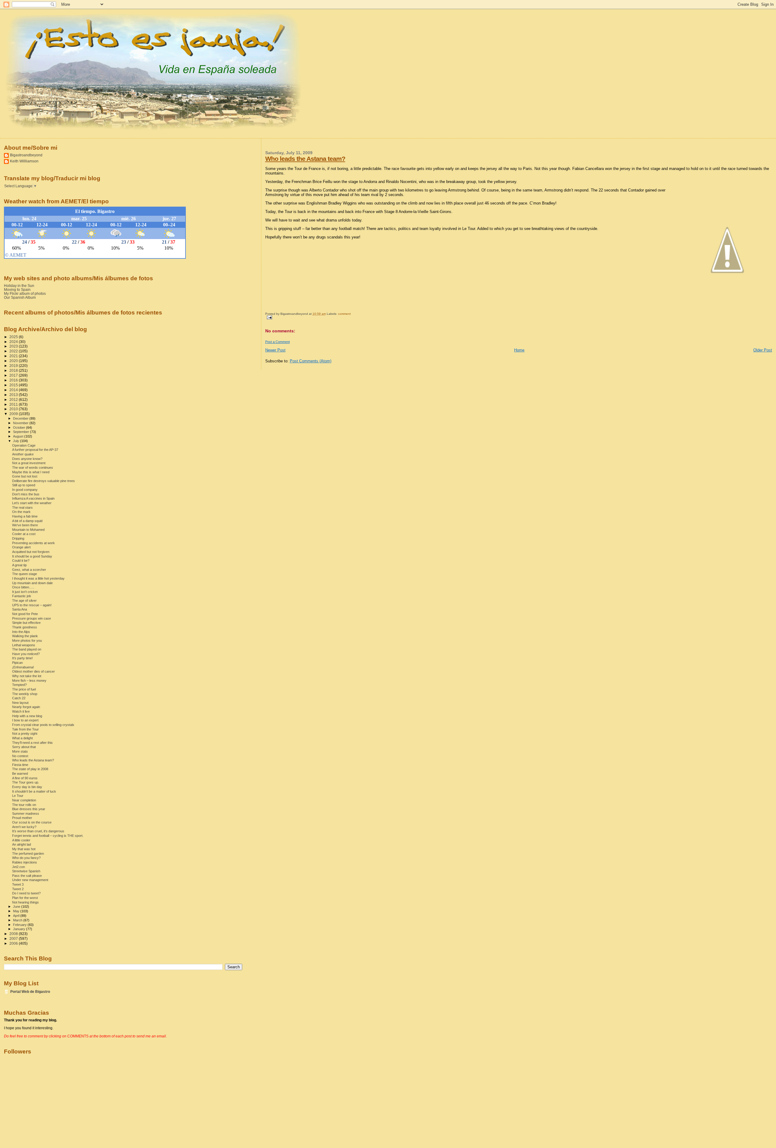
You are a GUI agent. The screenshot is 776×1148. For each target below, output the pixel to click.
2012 (14, 399)
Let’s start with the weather (32, 503)
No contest (20, 756)
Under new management (30, 880)
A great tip (19, 565)
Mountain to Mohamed (28, 529)
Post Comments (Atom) (310, 361)
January (19, 929)
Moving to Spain (17, 289)
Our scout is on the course (32, 822)
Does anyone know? (27, 459)
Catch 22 (18, 698)
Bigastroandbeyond (26, 155)
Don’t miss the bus (25, 494)
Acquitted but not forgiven (30, 552)
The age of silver (24, 600)
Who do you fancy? (26, 858)
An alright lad (21, 844)
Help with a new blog (27, 716)
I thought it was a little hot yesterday (38, 578)
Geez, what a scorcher (29, 569)
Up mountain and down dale (32, 583)
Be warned (20, 773)
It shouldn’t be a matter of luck (34, 791)
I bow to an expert (25, 720)
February (20, 925)
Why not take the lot (26, 676)
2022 (14, 351)
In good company (25, 489)
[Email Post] (268, 317)
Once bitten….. (23, 587)
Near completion (24, 800)
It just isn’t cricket (25, 592)
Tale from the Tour (25, 729)
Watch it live (21, 711)
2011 (14, 404)
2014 (14, 390)
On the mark (21, 512)
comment (344, 313)
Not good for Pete (25, 614)
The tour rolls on (24, 805)
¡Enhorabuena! (23, 667)
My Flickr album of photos (25, 293)
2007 (14, 938)
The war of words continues (32, 467)
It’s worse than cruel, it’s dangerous (38, 831)
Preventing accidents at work (33, 543)
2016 (14, 380)
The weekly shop (24, 694)
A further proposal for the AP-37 (35, 449)
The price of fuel (24, 689)
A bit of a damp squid (27, 521)
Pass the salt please (27, 875)
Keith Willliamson (24, 161)
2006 (14, 943)
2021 (14, 356)
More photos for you (27, 640)
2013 (14, 395)
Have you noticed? (26, 654)
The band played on (26, 649)
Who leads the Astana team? (305, 158)
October (19, 427)
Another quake (23, 454)
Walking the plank (25, 636)
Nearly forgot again (26, 707)
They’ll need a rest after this (32, 742)
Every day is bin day (27, 787)
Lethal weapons (23, 645)
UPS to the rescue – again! (32, 605)
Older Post (762, 350)
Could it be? (20, 560)
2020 (14, 361)
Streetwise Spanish (26, 871)
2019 (14, 366)
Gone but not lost (24, 476)
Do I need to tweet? (26, 893)
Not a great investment (28, 463)
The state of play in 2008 (30, 769)
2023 (14, 346)
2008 (14, 934)
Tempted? (19, 685)
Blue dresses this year (28, 809)
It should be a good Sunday (32, 556)
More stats (20, 751)
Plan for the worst (25, 898)
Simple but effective (26, 622)
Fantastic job (21, 596)
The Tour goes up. (25, 782)
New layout (20, 702)
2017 (14, 375)
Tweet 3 (18, 884)
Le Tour (17, 795)
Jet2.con (18, 867)
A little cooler (21, 840)
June (17, 906)
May (16, 911)
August (18, 436)
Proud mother (22, 818)
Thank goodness (24, 627)
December (21, 418)
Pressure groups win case (31, 618)
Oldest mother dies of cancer (33, 671)
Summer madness (25, 813)
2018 (14, 370)
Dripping (18, 538)
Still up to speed (23, 485)
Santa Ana (19, 609)
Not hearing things (25, 902)
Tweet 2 (18, 889)
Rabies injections (24, 862)
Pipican (17, 662)
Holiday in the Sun (19, 286)
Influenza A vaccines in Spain (33, 498)
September (21, 432)
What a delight (22, 738)
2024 (14, 342)
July (16, 441)
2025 (14, 337)
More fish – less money (29, 680)
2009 (14, 414)
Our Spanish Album (20, 297)
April (16, 915)
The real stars (22, 507)
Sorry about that (24, 747)
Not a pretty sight (24, 733)
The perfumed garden (28, 853)
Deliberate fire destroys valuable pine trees (43, 481)
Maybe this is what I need (30, 472)
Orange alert (21, 547)
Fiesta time (20, 765)
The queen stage (24, 574)
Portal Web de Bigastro (30, 991)
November (21, 423)
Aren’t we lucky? (24, 827)
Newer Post (275, 350)
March (18, 920)
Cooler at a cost (23, 534)
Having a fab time (25, 516)
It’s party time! (22, 658)
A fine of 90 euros (25, 778)
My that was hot (23, 849)
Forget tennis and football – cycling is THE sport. (47, 835)
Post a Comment (277, 342)
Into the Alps (21, 632)
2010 (14, 409)
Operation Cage (23, 445)
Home (519, 350)
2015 (14, 385)
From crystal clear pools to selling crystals (43, 725)
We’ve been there (25, 525)
